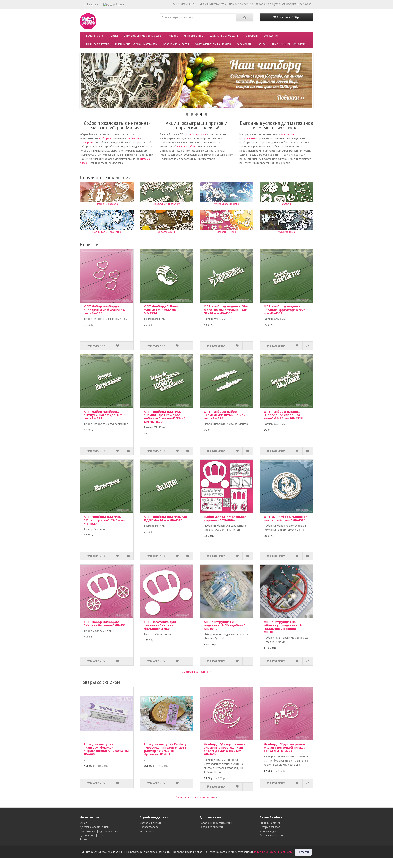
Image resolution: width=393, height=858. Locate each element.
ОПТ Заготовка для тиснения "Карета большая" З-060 (160, 625)
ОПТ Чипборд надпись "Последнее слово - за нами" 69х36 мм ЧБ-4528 (283, 414)
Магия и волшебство (226, 204)
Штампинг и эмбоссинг (224, 35)
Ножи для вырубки (97, 44)
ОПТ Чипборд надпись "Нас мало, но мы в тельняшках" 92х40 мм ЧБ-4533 (226, 309)
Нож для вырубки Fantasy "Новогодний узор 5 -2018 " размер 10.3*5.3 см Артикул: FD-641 (166, 749)
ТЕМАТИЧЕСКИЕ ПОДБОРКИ (288, 44)
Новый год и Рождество (106, 232)
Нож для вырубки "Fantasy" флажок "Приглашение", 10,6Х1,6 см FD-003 (106, 749)
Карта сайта (147, 831)
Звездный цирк (226, 232)
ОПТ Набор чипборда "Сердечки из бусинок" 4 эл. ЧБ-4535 (104, 309)
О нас (83, 823)
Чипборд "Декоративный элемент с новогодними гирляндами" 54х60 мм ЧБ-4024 (224, 749)
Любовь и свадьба (107, 204)
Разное (261, 44)
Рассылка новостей (271, 835)
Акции (83, 839)
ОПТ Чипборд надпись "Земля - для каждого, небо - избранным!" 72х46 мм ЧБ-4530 (164, 416)
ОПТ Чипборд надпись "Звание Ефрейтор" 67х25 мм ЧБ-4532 (284, 309)
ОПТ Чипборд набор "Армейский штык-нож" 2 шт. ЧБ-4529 (224, 414)
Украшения (271, 35)
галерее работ (186, 146)
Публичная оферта (91, 835)
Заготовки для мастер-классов (142, 35)
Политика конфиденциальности (99, 831)
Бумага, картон (95, 35)
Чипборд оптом (193, 35)
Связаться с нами (150, 823)
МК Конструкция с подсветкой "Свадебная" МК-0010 (224, 625)
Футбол (286, 204)
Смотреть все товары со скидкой (196, 797)
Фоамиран (244, 44)
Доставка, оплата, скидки (95, 827)
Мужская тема (286, 232)
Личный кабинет (270, 823)
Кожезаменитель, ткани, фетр (213, 44)
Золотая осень (166, 232)
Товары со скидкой (211, 827)
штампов (133, 138)
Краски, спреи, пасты (176, 44)
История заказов (270, 827)
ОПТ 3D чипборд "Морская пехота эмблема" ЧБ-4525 (285, 518)
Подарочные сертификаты (216, 823)
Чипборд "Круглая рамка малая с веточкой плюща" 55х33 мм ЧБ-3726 (285, 747)
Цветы (114, 35)
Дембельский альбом (166, 204)
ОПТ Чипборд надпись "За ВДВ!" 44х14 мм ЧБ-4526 (165, 518)
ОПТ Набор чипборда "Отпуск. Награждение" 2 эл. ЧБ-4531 (104, 414)
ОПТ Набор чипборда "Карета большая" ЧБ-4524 (106, 623)
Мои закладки (268, 831)
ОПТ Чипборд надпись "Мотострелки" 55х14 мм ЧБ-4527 (104, 520)
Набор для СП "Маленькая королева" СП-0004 (225, 518)
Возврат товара (149, 827)
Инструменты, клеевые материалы (136, 44)
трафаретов (87, 142)
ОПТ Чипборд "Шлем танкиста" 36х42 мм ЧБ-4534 (161, 309)
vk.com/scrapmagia (194, 134)
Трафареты (251, 35)
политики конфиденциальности (273, 852)
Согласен (303, 852)
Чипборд (172, 35)
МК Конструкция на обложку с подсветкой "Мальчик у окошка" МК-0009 (283, 627)
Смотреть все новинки (195, 671)
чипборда (104, 138)
